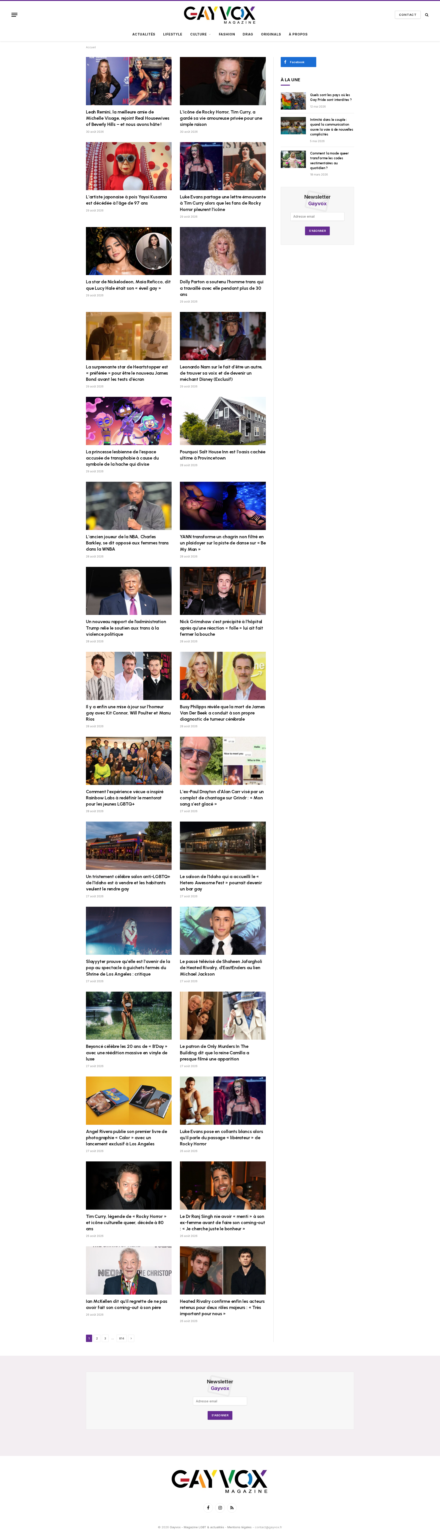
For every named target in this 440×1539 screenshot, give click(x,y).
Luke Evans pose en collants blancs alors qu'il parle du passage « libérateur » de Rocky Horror (221, 1138)
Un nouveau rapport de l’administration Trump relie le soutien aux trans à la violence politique (126, 628)
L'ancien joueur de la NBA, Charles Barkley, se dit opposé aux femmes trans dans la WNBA (127, 543)
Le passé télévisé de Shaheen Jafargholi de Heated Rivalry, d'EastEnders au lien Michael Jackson (221, 967)
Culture (198, 34)
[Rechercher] (426, 15)
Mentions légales (239, 1527)
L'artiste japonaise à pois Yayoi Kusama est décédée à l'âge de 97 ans (126, 200)
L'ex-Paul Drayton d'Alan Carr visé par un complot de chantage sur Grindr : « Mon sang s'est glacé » (222, 798)
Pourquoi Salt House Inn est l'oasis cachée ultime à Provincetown (222, 455)
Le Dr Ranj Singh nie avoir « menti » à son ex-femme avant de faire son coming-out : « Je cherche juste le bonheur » (222, 1222)
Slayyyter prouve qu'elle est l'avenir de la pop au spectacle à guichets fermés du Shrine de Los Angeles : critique (128, 967)
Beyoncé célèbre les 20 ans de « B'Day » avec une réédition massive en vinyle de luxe (127, 1052)
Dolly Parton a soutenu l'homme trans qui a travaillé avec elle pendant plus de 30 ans (221, 288)
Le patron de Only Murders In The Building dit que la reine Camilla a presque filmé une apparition (214, 1052)
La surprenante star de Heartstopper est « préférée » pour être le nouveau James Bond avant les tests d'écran (127, 373)
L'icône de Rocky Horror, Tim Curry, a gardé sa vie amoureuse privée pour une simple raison (221, 118)
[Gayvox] (220, 14)
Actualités (143, 34)
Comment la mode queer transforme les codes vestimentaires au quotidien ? (329, 160)
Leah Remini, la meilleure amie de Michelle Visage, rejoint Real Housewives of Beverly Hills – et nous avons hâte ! (127, 118)
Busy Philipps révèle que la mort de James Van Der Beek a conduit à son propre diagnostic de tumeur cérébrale (222, 713)
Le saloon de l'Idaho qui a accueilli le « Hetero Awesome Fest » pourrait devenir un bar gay (221, 883)
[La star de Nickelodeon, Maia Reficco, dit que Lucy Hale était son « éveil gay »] (129, 251)
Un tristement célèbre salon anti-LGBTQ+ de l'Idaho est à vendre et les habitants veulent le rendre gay (128, 883)
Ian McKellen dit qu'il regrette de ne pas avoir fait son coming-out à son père (126, 1304)
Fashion (227, 34)
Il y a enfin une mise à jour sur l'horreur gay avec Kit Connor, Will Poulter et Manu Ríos (128, 713)
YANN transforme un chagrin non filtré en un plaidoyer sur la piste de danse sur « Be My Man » (223, 543)
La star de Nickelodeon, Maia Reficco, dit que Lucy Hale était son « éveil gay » (128, 285)
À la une (290, 79)
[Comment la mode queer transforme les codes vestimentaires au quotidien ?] (293, 159)
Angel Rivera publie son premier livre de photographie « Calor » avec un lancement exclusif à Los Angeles (126, 1138)
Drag (248, 34)
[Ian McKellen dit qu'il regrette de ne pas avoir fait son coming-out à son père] (129, 1270)
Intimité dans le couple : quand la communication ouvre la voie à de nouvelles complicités (331, 127)
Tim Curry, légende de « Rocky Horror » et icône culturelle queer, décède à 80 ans (126, 1222)
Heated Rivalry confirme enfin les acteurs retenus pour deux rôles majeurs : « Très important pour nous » (222, 1307)
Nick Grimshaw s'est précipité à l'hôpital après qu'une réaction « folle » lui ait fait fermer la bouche (221, 628)
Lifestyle (172, 34)
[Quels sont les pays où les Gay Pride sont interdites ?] (293, 101)
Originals (271, 34)
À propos (298, 34)
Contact (408, 14)
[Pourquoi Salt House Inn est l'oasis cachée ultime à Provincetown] (223, 421)
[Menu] (14, 15)
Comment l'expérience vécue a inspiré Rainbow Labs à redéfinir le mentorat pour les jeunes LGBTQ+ (124, 798)
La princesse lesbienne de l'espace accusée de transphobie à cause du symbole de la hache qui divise (122, 458)
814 (121, 1338)
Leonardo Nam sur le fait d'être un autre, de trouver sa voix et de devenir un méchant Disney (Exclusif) (221, 373)
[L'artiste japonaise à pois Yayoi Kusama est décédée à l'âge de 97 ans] (129, 166)
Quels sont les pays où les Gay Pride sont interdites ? (331, 97)
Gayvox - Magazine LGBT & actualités (197, 1527)
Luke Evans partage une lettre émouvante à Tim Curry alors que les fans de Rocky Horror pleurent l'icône (223, 203)
